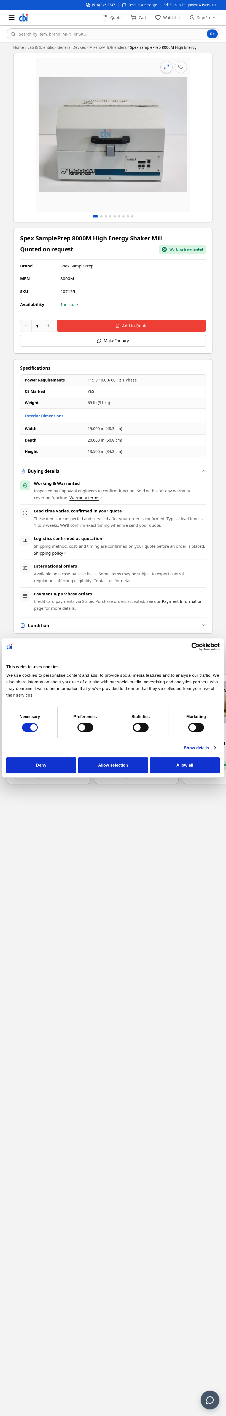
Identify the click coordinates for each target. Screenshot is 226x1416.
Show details (196, 747)
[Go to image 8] (128, 216)
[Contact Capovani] (210, 1400)
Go (212, 33)
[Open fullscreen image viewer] (113, 135)
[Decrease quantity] (25, 326)
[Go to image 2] (101, 216)
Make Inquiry (116, 340)
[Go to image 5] (115, 216)
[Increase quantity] (48, 326)
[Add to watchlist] (181, 67)
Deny (41, 765)
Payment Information (182, 601)
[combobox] (113, 33)
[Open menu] (12, 18)
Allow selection (113, 765)
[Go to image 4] (110, 216)
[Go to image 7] (123, 216)
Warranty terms (84, 497)
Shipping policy (48, 553)
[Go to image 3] (106, 216)
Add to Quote (134, 325)
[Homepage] (24, 18)
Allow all (184, 765)
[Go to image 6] (119, 216)
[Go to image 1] (95, 216)
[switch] (85, 727)
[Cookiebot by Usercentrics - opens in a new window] (195, 647)
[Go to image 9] (132, 216)
